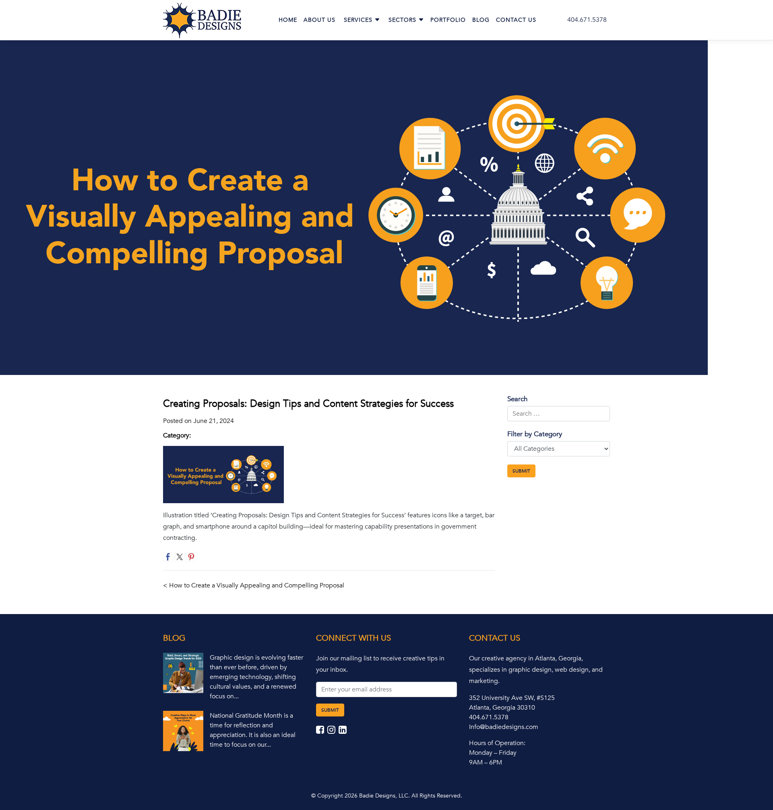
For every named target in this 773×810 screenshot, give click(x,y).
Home (288, 20)
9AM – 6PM (485, 762)
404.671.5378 (587, 19)
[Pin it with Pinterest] (191, 557)
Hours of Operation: (497, 743)
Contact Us (516, 20)
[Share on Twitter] (179, 557)
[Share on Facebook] (168, 557)
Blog (481, 20)
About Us (319, 20)
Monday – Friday (493, 752)
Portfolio (448, 20)
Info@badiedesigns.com (503, 727)
